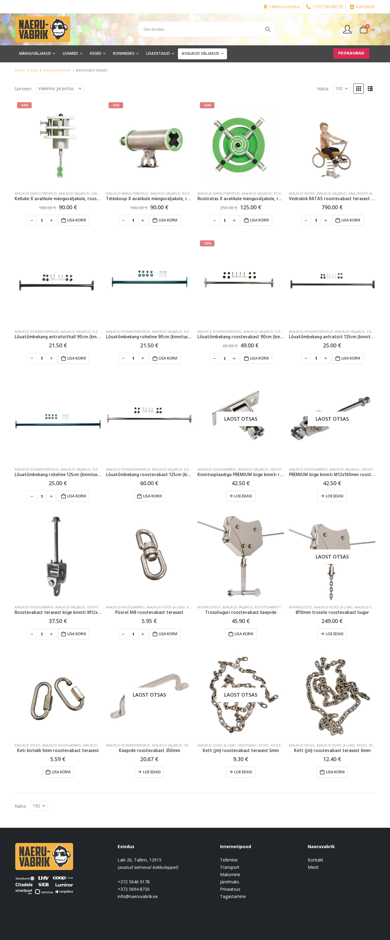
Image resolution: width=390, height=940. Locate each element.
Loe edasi (243, 496)
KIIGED (95, 53)
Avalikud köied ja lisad (166, 607)
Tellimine (229, 860)
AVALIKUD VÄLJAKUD (200, 53)
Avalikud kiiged (302, 193)
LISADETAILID (158, 53)
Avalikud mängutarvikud (36, 193)
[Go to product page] (332, 143)
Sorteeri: (23, 88)
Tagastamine (233, 896)
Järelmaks (229, 882)
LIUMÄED (70, 53)
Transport (229, 867)
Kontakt (315, 860)
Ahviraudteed (209, 607)
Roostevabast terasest (274, 607)
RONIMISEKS (124, 53)
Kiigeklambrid (282, 745)
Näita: (323, 88)
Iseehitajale (279, 469)
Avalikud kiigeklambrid (216, 469)
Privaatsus (230, 889)
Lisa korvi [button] (76, 220)
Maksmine (230, 874)
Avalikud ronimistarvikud (37, 331)
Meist (313, 867)
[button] (358, 88)
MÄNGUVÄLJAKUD (35, 53)
